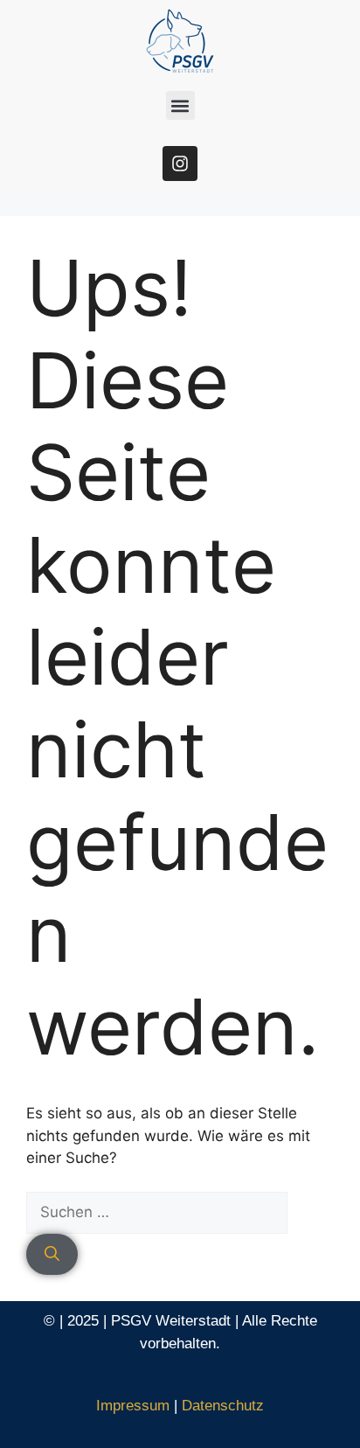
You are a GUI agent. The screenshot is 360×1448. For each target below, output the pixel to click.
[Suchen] (52, 1255)
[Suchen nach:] (156, 1212)
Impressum (133, 1405)
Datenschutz (223, 1405)
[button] (180, 105)
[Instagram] (180, 163)
